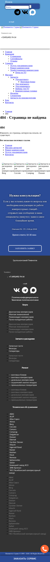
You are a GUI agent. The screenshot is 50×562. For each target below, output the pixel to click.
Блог (7, 100)
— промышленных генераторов (23, 385)
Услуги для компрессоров (21, 66)
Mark (12, 455)
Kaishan (13, 453)
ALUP (12, 417)
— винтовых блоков (17, 375)
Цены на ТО (20, 72)
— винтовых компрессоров (21, 378)
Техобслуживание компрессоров (24, 70)
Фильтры (14, 93)
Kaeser (12, 450)
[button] (8, 1)
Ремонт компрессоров (19, 68)
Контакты (9, 102)
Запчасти (14, 77)
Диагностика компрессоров (21, 312)
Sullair (12, 463)
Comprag (13, 432)
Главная (8, 52)
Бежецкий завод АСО (19, 465)
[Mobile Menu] (4, 47)
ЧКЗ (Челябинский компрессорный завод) (24, 471)
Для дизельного (22, 84)
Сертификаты (16, 59)
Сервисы (9, 63)
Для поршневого (22, 86)
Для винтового (21, 79)
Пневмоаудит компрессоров (21, 317)
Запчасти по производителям (23, 98)
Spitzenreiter (15, 460)
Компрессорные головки (26, 91)
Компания (9, 54)
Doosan (13, 437)
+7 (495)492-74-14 (16, 277)
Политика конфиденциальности (25, 297)
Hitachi (13, 445)
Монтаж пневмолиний (19, 315)
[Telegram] (17, 12)
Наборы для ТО (22, 89)
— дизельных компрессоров (21, 380)
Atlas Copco (14, 419)
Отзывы (13, 61)
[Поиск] (30, 6)
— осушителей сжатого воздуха (23, 383)
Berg (12, 424)
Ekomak (13, 440)
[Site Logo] (20, 27)
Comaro (13, 430)
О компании (15, 56)
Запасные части (16, 346)
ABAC (12, 414)
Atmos (12, 422)
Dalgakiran (14, 435)
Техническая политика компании (25, 300)
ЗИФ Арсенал (15, 468)
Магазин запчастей (13, 148)
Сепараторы (15, 95)
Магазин (9, 75)
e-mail (25, 283)
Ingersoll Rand (16, 447)
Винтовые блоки (28, 82)
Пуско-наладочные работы (21, 320)
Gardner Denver (16, 442)
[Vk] (25, 12)
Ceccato (13, 427)
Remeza (13, 458)
